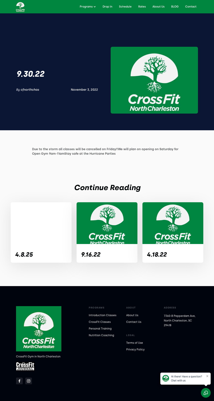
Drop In (107, 6)
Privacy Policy (135, 349)
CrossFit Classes (100, 322)
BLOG (175, 6)
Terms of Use (134, 342)
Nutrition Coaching (101, 335)
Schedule (125, 6)
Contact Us (133, 322)
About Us (158, 6)
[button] (87, 7)
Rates (142, 6)
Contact (190, 6)
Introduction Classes (102, 315)
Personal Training (100, 328)
